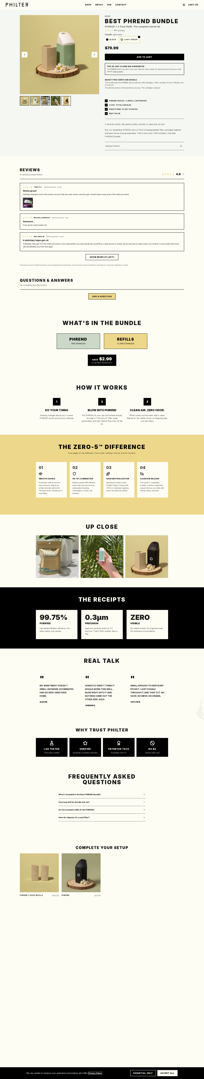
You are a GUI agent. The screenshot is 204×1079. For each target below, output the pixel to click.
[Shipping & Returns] (181, 146)
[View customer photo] (28, 203)
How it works (118, 72)
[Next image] (94, 54)
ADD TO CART (144, 57)
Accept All (167, 1073)
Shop (107, 16)
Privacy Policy (95, 1073)
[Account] (184, 4)
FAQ (109, 5)
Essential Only (143, 1073)
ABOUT (99, 5)
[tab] (24, 101)
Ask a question (102, 296)
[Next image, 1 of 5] (59, 54)
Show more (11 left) (102, 257)
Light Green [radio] (131, 39)
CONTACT (121, 5)
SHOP (88, 5)
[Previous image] (24, 54)
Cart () (193, 5)
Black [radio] (113, 40)
